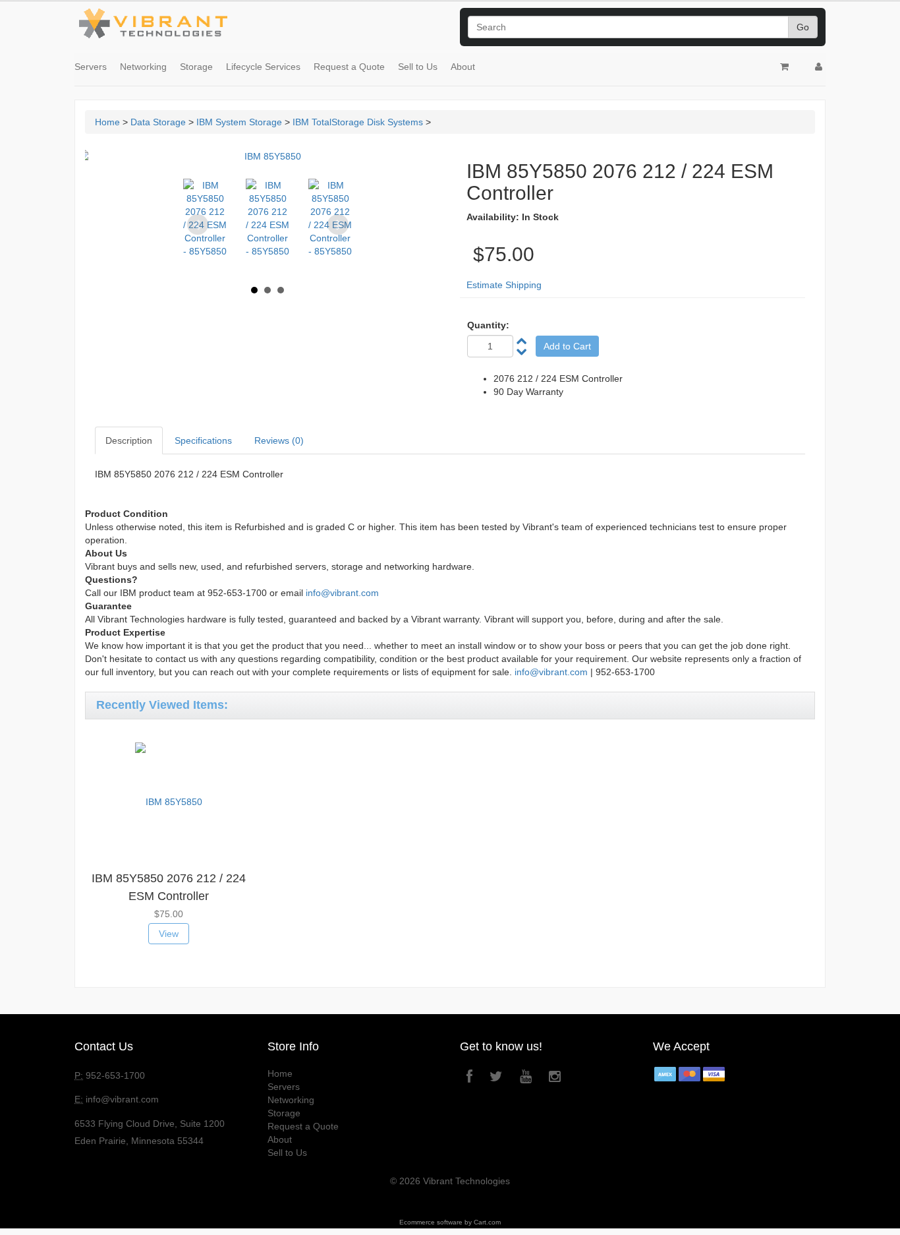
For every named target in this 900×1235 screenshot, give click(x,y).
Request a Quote (349, 66)
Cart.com (487, 1222)
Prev (197, 224)
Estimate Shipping (504, 285)
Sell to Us (417, 66)
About (463, 66)
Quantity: (488, 325)
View (169, 933)
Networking (143, 66)
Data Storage (158, 122)
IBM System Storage (239, 122)
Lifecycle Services (263, 66)
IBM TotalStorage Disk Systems (358, 122)
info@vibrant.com (342, 592)
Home (107, 122)
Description (128, 440)
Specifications (203, 440)
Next (338, 224)
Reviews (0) (279, 440)
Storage (196, 66)
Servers (90, 66)
